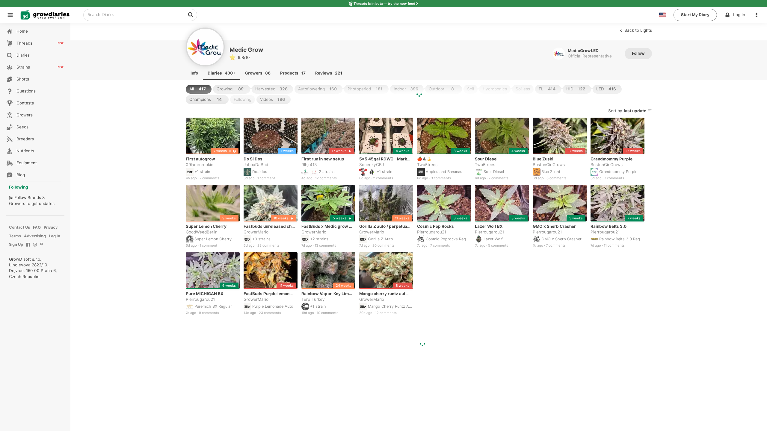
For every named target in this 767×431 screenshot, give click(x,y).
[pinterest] (42, 248)
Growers (17, 203)
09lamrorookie (199, 165)
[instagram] (35, 248)
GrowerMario (256, 232)
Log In (739, 14)
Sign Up (16, 244)
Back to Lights (637, 30)
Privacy (51, 227)
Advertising (35, 236)
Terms (15, 236)
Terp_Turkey (313, 299)
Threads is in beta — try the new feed (384, 3)
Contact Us (19, 227)
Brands (34, 197)
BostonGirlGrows (549, 165)
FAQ (37, 227)
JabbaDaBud (256, 165)
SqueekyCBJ (371, 165)
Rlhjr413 (309, 165)
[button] (758, 15)
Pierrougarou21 (431, 232)
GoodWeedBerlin (202, 232)
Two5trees (427, 165)
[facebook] (28, 248)
